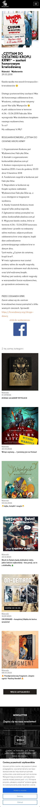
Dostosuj (20, 796)
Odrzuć (20, 802)
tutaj (26, 780)
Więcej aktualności (20, 692)
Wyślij (20, 740)
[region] (20, 783)
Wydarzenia (17, 71)
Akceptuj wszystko (20, 790)
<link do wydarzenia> (20, 320)
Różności (6, 71)
